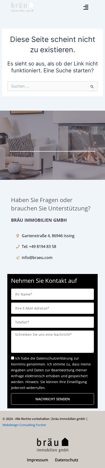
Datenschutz (66, 460)
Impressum (37, 460)
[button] (86, 7)
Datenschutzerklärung (54, 358)
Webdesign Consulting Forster (24, 425)
